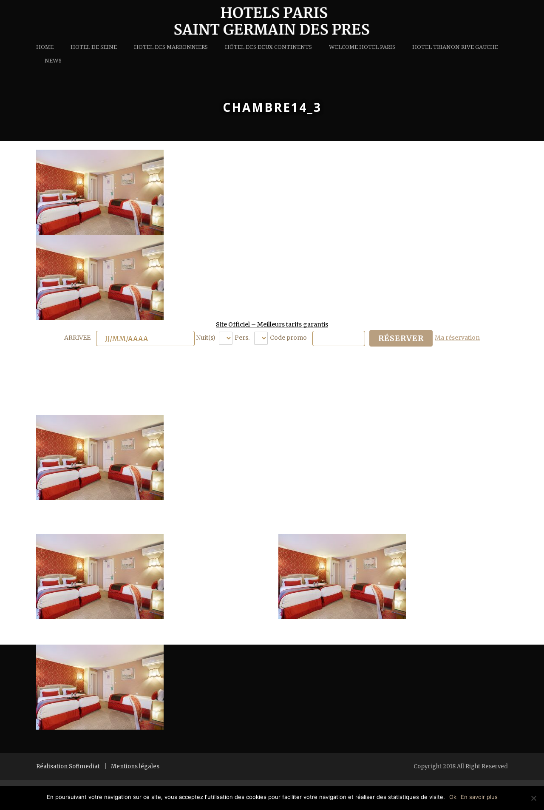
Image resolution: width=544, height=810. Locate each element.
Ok (452, 796)
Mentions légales (135, 766)
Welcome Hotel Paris (362, 47)
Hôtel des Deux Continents (268, 47)
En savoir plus (479, 796)
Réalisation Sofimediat (68, 766)
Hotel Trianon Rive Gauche (455, 47)
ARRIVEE (78, 338)
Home (45, 47)
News (53, 60)
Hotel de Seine (94, 47)
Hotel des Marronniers (171, 47)
